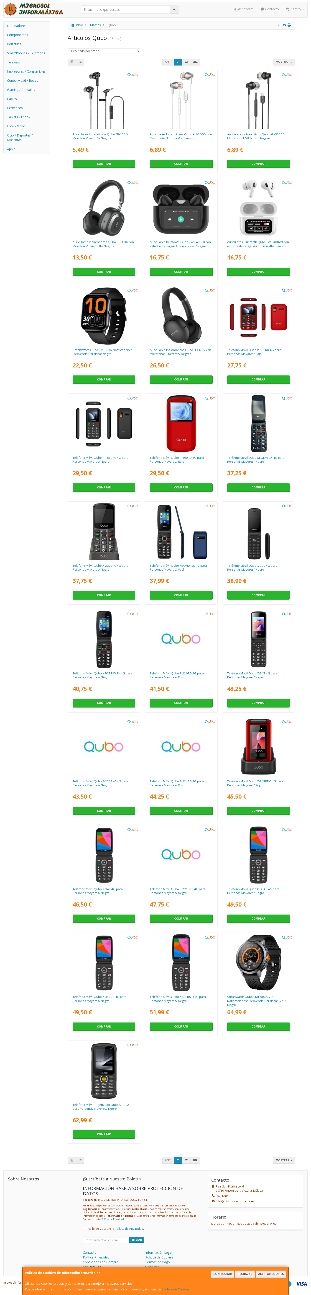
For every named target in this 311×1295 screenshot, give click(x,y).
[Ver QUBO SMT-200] (104, 316)
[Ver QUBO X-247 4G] (258, 639)
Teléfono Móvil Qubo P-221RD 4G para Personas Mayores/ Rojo (177, 783)
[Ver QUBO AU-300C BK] (258, 100)
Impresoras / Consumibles (26, 71)
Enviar (137, 1240)
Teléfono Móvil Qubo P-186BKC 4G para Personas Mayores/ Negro (100, 460)
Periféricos (15, 108)
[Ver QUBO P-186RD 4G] (258, 316)
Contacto (271, 9)
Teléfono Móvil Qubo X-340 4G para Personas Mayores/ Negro (98, 891)
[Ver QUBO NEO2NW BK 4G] (104, 639)
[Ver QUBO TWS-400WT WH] (258, 208)
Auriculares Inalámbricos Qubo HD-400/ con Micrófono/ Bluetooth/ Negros (180, 352)
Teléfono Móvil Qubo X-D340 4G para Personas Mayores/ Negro (253, 891)
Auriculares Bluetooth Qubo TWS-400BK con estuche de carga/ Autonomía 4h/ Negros (180, 244)
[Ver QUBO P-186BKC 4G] (104, 423)
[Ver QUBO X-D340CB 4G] (181, 962)
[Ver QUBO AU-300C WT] (181, 100)
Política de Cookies (176, 1289)
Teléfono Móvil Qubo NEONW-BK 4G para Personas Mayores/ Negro (256, 460)
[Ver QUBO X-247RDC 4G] (258, 747)
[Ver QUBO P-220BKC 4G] (104, 747)
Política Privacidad (96, 1257)
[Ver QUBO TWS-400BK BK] (181, 208)
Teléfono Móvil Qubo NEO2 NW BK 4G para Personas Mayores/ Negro (102, 675)
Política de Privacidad (113, 1219)
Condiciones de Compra (100, 1262)
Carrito (296, 9)
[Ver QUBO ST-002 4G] (104, 1070)
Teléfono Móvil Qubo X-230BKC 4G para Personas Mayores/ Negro (100, 567)
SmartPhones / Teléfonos (26, 53)
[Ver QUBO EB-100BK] (104, 100)
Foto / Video (16, 126)
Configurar (222, 1274)
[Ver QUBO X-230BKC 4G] (104, 531)
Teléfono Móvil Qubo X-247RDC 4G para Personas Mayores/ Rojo (255, 783)
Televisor (13, 62)
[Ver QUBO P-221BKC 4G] (181, 855)
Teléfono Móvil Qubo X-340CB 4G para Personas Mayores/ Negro (100, 999)
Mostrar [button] (283, 62)
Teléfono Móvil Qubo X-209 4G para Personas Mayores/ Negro (252, 567)
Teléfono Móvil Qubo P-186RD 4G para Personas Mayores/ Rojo (254, 352)
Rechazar (245, 1274)
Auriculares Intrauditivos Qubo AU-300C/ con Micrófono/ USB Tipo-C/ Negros (258, 136)
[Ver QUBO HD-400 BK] (181, 316)
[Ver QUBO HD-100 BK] (104, 208)
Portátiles (14, 44)
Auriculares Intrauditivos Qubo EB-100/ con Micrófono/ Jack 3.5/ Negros (102, 136)
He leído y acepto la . (116, 1229)
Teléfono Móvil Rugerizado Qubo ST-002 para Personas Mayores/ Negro (101, 1107)
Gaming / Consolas (21, 89)
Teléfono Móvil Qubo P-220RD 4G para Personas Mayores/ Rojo (177, 675)
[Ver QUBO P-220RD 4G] (181, 639)
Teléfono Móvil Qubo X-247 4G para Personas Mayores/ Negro (252, 675)
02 (186, 62)
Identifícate (245, 9)
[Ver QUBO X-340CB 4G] (104, 962)
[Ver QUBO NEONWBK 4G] (258, 423)
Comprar (104, 164)
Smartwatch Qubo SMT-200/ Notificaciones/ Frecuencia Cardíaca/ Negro (103, 352)
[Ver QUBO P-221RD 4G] (181, 747)
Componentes (17, 35)
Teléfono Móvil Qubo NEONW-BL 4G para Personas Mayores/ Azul (178, 567)
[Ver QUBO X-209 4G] (258, 531)
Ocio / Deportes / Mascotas (20, 137)
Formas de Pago (157, 1262)
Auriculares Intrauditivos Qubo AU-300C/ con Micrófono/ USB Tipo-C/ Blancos (181, 136)
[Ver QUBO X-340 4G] (104, 855)
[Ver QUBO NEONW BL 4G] (181, 531)
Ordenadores (16, 26)
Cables (12, 99)
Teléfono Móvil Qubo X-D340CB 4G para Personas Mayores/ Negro (178, 999)
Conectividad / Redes (22, 80)
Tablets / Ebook (18, 117)
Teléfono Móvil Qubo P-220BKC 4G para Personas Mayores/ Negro (100, 783)
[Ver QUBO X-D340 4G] (258, 855)
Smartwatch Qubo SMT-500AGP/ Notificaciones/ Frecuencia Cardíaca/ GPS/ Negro (256, 1001)
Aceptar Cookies (271, 1274)
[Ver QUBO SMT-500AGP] (258, 962)
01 (178, 62)
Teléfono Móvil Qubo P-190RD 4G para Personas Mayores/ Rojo (177, 460)
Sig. (195, 62)
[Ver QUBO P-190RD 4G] (181, 423)
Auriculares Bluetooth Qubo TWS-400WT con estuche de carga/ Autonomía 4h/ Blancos (258, 244)
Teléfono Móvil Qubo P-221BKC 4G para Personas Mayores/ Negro (178, 891)
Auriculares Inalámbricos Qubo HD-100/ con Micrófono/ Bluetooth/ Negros (103, 244)
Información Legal (158, 1252)
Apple (11, 149)
